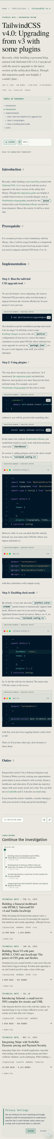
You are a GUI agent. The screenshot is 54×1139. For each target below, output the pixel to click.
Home (4, 8)
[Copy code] (43, 317)
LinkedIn (12, 791)
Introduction (11, 106)
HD (20, 142)
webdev (28, 90)
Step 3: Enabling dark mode (18, 124)
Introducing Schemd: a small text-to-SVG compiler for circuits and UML (22, 999)
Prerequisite (11, 109)
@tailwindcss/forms (28, 204)
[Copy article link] (49, 819)
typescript (18, 90)
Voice (25, 142)
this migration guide (26, 192)
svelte (20, 1062)
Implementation (12, 113)
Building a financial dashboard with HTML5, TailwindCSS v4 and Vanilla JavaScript (19, 907)
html (4, 90)
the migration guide (22, 376)
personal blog (33, 181)
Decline (43, 1131)
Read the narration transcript (16, 152)
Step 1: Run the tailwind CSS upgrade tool (24, 117)
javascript (8, 927)
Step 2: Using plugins (16, 120)
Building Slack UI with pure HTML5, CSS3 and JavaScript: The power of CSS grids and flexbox (22, 954)
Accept (31, 1131)
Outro (8, 128)
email (38, 791)
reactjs (40, 1062)
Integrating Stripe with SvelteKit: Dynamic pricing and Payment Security (24, 1043)
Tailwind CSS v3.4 (11, 185)
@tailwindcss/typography (14, 200)
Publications (19, 8)
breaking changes (10, 333)
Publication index (14, 820)
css (10, 90)
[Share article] (44, 819)
